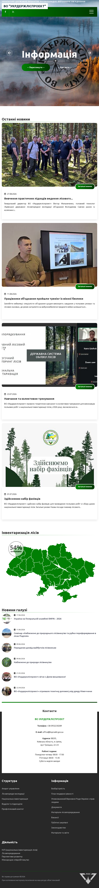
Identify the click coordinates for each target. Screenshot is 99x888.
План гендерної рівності (62, 794)
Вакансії (55, 817)
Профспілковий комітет (13, 809)
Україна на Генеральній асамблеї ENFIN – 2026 (37, 618)
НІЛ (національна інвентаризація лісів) (19, 850)
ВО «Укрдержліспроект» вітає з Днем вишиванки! (40, 676)
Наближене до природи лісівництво (33, 662)
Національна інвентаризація (15, 799)
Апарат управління (10, 788)
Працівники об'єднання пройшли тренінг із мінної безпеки (43, 298)
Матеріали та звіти (60, 833)
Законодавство (58, 828)
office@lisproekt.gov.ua (53, 732)
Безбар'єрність (58, 788)
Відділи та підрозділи (12, 804)
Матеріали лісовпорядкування (65, 812)
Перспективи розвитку (12, 856)
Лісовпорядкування (11, 853)
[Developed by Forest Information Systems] (88, 878)
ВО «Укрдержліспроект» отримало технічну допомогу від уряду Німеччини (53, 691)
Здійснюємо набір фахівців (22, 498)
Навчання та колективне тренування (29, 398)
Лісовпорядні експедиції (13, 794)
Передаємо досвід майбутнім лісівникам (35, 647)
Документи (56, 807)
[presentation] (9, 52)
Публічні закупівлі (59, 822)
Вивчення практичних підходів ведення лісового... (38, 198)
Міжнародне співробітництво (15, 860)
